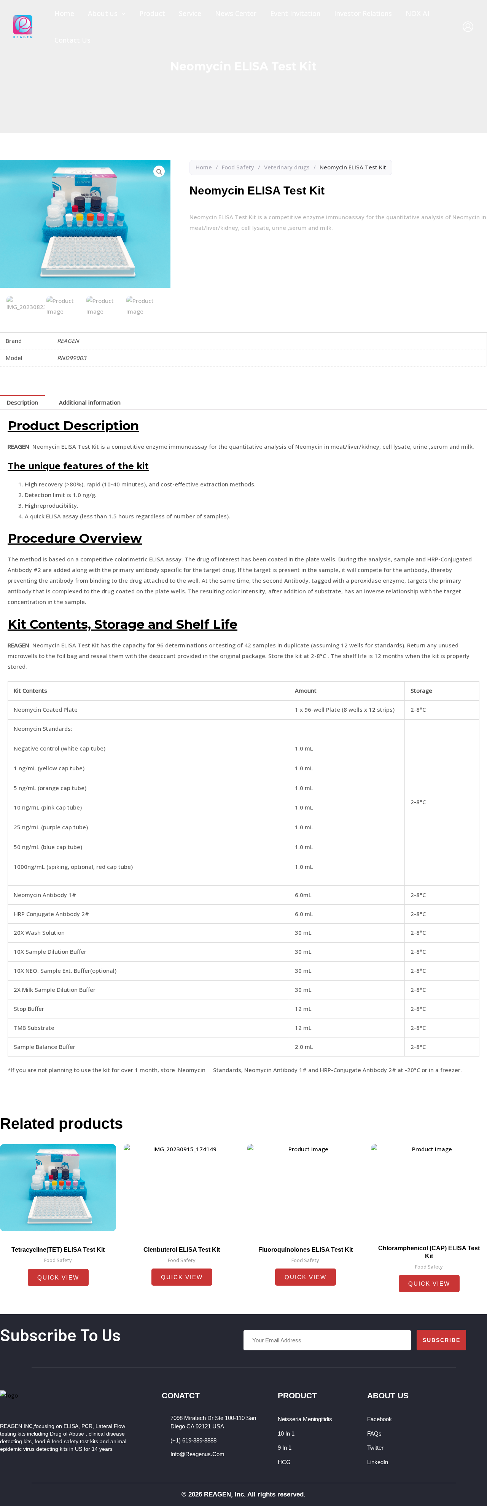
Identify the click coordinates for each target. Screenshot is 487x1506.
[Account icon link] (468, 26)
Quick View (58, 1277)
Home (204, 167)
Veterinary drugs (287, 167)
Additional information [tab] (90, 402)
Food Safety (238, 167)
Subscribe (441, 1340)
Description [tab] (22, 402)
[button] (122, 13)
